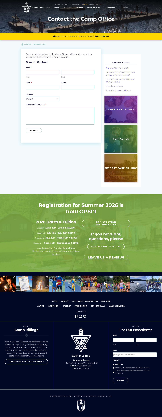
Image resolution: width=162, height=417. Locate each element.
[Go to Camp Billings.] (22, 44)
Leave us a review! (106, 257)
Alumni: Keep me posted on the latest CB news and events (132, 372)
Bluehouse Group (95, 396)
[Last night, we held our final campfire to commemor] (8, 284)
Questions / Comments (36, 104)
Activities (78, 8)
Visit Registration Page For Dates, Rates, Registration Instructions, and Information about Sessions (56, 251)
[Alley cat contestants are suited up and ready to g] (73, 284)
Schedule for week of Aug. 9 (118, 90)
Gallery (66, 8)
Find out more (102, 36)
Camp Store (75, 4)
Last (63, 77)
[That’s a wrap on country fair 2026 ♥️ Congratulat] (40, 284)
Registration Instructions (106, 223)
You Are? (29, 94)
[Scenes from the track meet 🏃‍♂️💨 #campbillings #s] (121, 284)
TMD (110, 396)
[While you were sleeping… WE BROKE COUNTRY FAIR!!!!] (154, 284)
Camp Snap (94, 4)
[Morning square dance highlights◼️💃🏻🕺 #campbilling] (57, 284)
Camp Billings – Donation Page (85, 301)
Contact (65, 4)
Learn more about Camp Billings (26, 362)
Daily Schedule (117, 306)
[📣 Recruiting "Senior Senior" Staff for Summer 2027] (24, 284)
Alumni (57, 4)
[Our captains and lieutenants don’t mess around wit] (105, 284)
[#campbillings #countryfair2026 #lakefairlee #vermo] (138, 284)
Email (29, 83)
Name (28, 67)
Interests (116, 360)
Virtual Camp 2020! (114, 86)
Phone (63, 83)
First (27, 77)
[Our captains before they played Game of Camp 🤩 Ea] (89, 284)
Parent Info (109, 8)
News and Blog (94, 8)
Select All (119, 364)
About (56, 8)
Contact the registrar (106, 246)
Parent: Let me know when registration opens (132, 367)
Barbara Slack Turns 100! (117, 68)
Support (85, 4)
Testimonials (98, 306)
